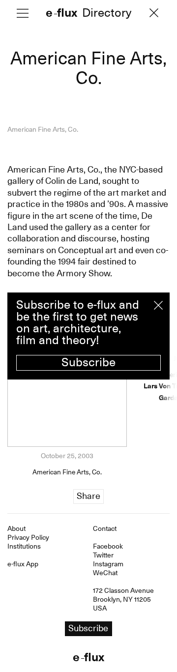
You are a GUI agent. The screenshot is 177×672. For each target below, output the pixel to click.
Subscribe (88, 362)
